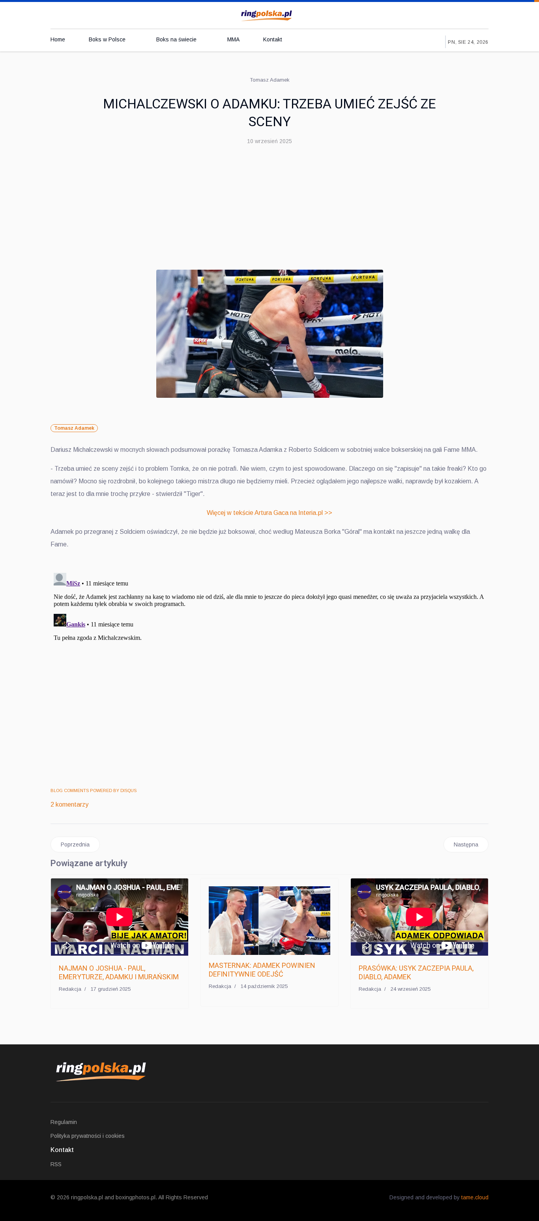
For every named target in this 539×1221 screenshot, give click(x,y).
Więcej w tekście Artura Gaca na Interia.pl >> (269, 512)
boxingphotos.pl (135, 1197)
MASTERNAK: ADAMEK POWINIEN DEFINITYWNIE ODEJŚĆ (262, 969)
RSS (56, 1164)
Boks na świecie (176, 39)
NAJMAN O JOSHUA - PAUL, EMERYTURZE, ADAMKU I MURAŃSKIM (119, 972)
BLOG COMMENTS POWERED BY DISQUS (94, 790)
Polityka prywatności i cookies (88, 1136)
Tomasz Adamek (74, 428)
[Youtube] (456, 14)
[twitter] (440, 14)
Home (58, 39)
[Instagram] (472, 14)
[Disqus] (269, 668)
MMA (233, 39)
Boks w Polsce (107, 39)
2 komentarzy (69, 804)
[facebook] (424, 14)
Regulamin (64, 1122)
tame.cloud (474, 1197)
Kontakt (272, 39)
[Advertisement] (269, 210)
